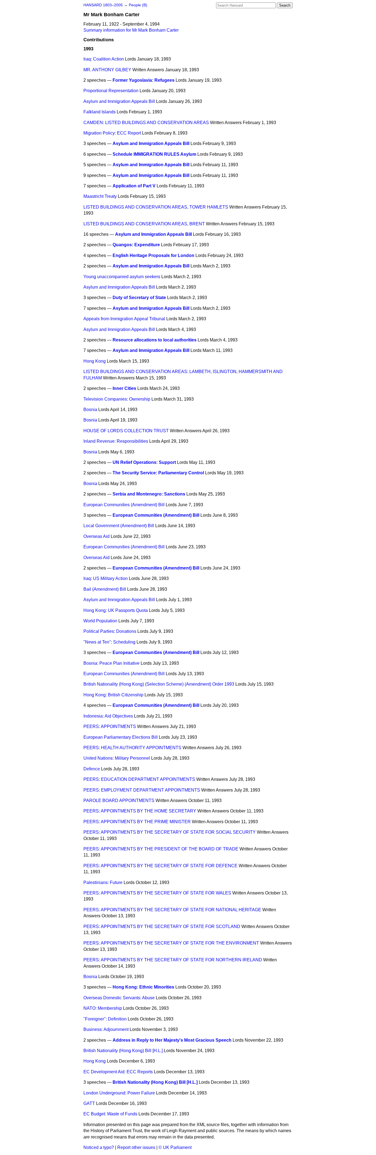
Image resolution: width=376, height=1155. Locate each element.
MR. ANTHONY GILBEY (107, 69)
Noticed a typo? (98, 1147)
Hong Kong (94, 361)
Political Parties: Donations (109, 631)
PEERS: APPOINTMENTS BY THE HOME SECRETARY (139, 811)
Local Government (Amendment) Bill (118, 525)
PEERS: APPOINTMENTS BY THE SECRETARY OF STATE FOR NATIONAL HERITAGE (172, 909)
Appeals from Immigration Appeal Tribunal (124, 318)
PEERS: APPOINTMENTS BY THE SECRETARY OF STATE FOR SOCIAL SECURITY (169, 832)
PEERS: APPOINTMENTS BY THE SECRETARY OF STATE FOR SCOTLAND (161, 926)
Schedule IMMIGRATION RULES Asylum (154, 154)
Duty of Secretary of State (139, 297)
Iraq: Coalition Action (103, 59)
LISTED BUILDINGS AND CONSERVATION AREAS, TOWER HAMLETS (155, 207)
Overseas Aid (96, 536)
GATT (89, 1103)
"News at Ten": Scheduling (109, 642)
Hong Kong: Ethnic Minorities (143, 987)
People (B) (138, 5)
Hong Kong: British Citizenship (113, 695)
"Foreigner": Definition (105, 1019)
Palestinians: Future (102, 882)
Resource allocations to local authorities (155, 340)
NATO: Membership (102, 1008)
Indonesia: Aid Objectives (108, 716)
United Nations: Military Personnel (116, 758)
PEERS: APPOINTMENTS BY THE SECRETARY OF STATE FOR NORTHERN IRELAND (172, 959)
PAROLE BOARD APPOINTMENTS (118, 800)
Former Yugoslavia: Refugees (144, 80)
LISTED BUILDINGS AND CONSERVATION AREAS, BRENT (144, 223)
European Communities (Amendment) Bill (124, 504)
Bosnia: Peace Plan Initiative (111, 663)
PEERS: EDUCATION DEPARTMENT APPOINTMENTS (139, 779)
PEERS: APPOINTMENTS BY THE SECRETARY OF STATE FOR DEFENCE (160, 865)
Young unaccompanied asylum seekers (121, 276)
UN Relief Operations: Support (144, 462)
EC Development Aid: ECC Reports (118, 1071)
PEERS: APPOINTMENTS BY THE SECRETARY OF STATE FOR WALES (157, 893)
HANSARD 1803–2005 (103, 5)
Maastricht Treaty (100, 196)
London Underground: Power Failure (119, 1093)
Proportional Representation (110, 90)
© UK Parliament (175, 1147)
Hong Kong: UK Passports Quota (115, 610)
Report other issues (136, 1147)
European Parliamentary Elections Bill (120, 737)
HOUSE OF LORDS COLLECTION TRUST (126, 430)
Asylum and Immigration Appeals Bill (119, 101)
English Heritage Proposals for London (153, 255)
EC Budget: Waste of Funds (110, 1114)
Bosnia (90, 409)
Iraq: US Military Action (105, 578)
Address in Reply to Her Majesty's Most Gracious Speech (172, 1040)
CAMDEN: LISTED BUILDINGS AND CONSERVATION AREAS (146, 122)
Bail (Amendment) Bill (104, 589)
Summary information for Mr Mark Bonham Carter (131, 30)
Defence (91, 769)
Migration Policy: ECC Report (112, 133)
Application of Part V (134, 186)
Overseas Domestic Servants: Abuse (119, 997)
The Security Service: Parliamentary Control (158, 472)
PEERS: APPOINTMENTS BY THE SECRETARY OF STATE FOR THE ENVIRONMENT (171, 943)
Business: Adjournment (106, 1029)
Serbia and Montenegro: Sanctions (149, 494)
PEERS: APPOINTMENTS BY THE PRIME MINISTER (137, 821)
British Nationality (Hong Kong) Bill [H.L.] (123, 1050)
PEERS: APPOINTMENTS (109, 726)
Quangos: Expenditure (136, 244)
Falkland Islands (99, 112)
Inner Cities (124, 388)
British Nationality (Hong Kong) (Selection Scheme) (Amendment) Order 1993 (158, 684)
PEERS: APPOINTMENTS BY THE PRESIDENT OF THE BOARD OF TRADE (160, 849)
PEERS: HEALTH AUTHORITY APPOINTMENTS (132, 747)
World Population (100, 620)
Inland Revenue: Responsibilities (115, 441)
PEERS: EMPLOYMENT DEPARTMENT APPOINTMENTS (141, 790)
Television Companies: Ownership (116, 399)
